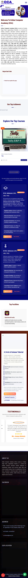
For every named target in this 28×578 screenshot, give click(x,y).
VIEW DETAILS (23, 160)
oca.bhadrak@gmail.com (8, 535)
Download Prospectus (10, 397)
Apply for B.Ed (7, 236)
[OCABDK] (7, 2)
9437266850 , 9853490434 (8, 531)
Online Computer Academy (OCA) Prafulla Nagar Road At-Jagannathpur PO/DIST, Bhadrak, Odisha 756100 (14, 526)
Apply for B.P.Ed (7, 291)
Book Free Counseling (10, 393)
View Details (16, 236)
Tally (2, 156)
